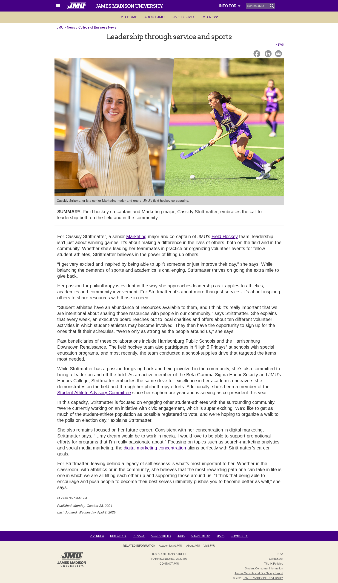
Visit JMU (209, 545)
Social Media (200, 536)
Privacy (139, 536)
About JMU (154, 17)
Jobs (181, 536)
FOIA (280, 554)
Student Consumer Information (264, 568)
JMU (60, 27)
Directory (118, 536)
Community (239, 536)
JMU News (210, 17)
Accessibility (161, 536)
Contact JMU (169, 563)
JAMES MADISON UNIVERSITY (263, 578)
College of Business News (97, 27)
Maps (220, 536)
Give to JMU (183, 17)
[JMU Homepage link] (71, 566)
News (71, 27)
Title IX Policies (273, 563)
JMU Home (128, 17)
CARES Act (276, 558)
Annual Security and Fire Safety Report (259, 573)
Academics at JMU (170, 545)
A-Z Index (97, 536)
